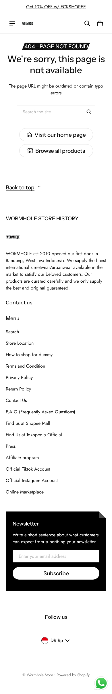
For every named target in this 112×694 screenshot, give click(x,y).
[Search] (89, 112)
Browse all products (60, 150)
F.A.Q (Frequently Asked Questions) (40, 412)
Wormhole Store (40, 675)
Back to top (20, 187)
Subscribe (56, 573)
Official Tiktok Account (28, 469)
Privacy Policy (19, 377)
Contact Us (16, 400)
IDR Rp (56, 640)
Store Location (20, 343)
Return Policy (18, 389)
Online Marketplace (25, 492)
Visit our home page (60, 134)
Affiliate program (22, 457)
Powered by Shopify (73, 675)
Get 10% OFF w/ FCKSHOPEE (56, 6)
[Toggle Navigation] (12, 23)
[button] (87, 23)
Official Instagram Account (32, 480)
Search (12, 331)
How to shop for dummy (29, 354)
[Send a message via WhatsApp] (101, 683)
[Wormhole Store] (27, 23)
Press (11, 446)
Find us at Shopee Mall (28, 423)
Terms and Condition (25, 366)
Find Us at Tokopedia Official (34, 434)
